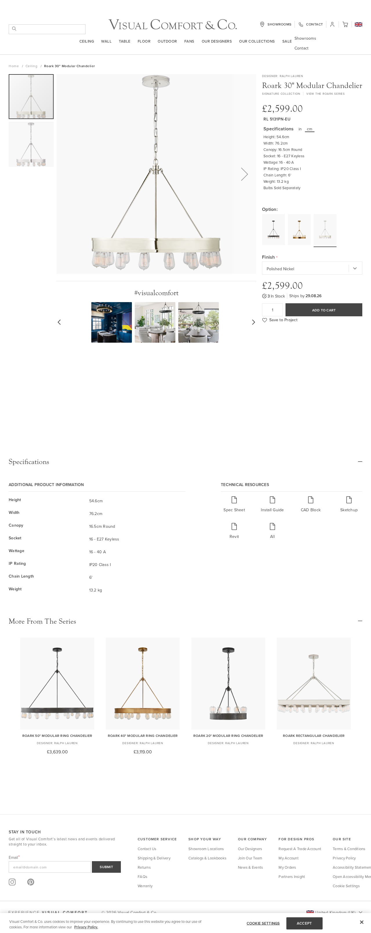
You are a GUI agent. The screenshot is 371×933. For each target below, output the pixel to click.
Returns (144, 867)
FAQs (142, 876)
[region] (185, 923)
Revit (234, 536)
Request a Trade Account (300, 848)
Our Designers (217, 41)
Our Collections (257, 41)
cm (309, 129)
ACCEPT (304, 923)
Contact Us (147, 848)
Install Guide (272, 509)
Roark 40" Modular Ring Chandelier (143, 735)
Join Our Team (250, 858)
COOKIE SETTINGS (263, 923)
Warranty (145, 885)
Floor (144, 41)
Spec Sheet (234, 509)
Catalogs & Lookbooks (207, 858)
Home (14, 65)
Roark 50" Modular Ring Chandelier (57, 735)
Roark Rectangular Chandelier (314, 735)
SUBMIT (106, 866)
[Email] (65, 867)
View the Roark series (325, 94)
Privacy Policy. (86, 927)
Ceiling (86, 41)
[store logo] (172, 24)
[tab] (185, 461)
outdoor (167, 41)
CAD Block (311, 509)
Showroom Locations (206, 848)
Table (124, 41)
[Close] (361, 922)
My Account (289, 858)
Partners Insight (292, 876)
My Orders (287, 867)
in (300, 129)
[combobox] (47, 29)
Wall (106, 41)
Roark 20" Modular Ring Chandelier (228, 735)
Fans (189, 41)
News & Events (250, 867)
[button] (358, 25)
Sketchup (349, 509)
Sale (287, 41)
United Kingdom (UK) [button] (335, 912)
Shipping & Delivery (154, 858)
